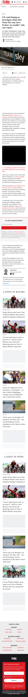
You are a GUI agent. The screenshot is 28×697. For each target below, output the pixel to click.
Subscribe (19, 1)
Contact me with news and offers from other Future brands (14, 677)
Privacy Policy (19, 685)
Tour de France (8, 629)
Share (6, 72)
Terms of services (18, 231)
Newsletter (23, 72)
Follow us (15, 72)
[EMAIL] (13, 274)
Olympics (19, 632)
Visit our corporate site (21, 691)
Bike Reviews (20, 647)
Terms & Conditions (12, 686)
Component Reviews (7, 650)
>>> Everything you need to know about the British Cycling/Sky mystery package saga (13, 169)
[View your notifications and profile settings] (12, 2)
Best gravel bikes (20, 638)
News (19, 41)
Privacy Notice (20, 233)
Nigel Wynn (10, 39)
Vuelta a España (8, 632)
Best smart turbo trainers (7, 641)
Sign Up (14, 680)
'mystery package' (19, 176)
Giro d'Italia (19, 629)
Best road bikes (7, 638)
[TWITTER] (11, 274)
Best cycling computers (21, 641)
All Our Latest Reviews (7, 647)
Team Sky (20, 77)
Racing (3, 13)
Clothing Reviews (20, 650)
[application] (14, 154)
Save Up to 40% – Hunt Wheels (17, 6)
